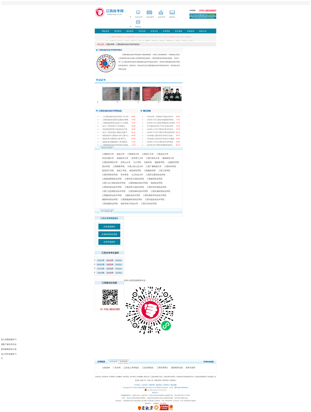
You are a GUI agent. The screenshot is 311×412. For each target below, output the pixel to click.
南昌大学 (121, 154)
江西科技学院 (170, 166)
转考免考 (101, 273)
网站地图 (174, 385)
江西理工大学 (148, 154)
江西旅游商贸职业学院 (112, 178)
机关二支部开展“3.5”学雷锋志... (114, 126)
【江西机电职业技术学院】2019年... (116, 116)
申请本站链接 (208, 361)
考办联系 (109, 273)
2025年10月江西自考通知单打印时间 (161, 123)
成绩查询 (109, 264)
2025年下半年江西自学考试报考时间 (161, 132)
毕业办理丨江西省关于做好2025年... (161, 116)
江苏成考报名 (148, 367)
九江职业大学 (137, 174)
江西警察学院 (119, 166)
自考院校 (166, 31)
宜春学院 (148, 162)
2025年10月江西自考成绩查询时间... (161, 119)
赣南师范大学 (168, 158)
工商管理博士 (162, 367)
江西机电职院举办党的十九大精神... (116, 123)
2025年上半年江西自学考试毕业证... (161, 129)
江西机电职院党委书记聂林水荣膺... (116, 119)
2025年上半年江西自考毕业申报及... (161, 141)
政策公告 (203, 31)
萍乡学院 (124, 174)
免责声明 (152, 385)
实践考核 (109, 268)
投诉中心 (155, 392)
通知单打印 (100, 264)
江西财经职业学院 (154, 178)
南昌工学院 (121, 170)
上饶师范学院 (173, 162)
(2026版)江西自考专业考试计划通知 (160, 138)
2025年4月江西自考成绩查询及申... (160, 145)
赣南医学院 (159, 162)
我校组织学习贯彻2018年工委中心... (116, 135)
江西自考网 (110, 44)
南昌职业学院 (156, 182)
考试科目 (118, 264)
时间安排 (118, 260)
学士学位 (101, 268)
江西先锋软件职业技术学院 (154, 195)
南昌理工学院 (108, 170)
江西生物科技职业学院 (160, 191)
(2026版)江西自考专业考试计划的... (160, 135)
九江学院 (137, 162)
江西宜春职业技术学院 (138, 191)
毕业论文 (118, 268)
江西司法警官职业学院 (155, 174)
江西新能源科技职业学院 (131, 199)
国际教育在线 (177, 367)
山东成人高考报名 (131, 367)
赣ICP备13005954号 (181, 387)
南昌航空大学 (122, 158)
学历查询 (118, 273)
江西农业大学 (162, 154)
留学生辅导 (190, 367)
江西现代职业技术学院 (112, 187)
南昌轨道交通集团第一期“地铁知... (115, 141)
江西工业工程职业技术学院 (113, 182)
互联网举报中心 (126, 395)
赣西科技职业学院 (110, 199)
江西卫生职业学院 (149, 203)
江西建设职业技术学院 (112, 195)
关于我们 (137, 385)
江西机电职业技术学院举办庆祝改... (116, 145)
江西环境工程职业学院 (134, 178)
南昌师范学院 (135, 170)
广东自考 (117, 367)
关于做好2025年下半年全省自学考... (161, 126)
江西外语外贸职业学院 (156, 187)
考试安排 (142, 31)
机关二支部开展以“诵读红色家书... (115, 132)
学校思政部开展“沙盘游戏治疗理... (115, 129)
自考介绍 (101, 260)
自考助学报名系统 (109, 234)
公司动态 (144, 385)
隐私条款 (159, 385)
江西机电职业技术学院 (138, 182)
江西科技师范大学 (110, 162)
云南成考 (106, 367)
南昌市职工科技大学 (129, 203)
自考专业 (154, 31)
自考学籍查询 (109, 241)
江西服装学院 (150, 170)
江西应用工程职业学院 (134, 187)
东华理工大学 (137, 158)
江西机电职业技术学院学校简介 (128, 44)
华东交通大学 (108, 158)
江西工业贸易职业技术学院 (113, 191)
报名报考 (130, 31)
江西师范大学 (133, 154)
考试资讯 (117, 31)
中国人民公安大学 (135, 166)
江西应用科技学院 (110, 174)
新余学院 (106, 166)
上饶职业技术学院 (132, 195)
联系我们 (166, 385)
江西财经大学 (108, 154)
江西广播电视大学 (153, 166)
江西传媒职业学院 (110, 203)
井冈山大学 (125, 162)
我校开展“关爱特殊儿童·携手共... (115, 138)
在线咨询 (190, 31)
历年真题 (178, 31)
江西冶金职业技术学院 (154, 199)
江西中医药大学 (153, 158)
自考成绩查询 (109, 226)
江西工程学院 (164, 170)
